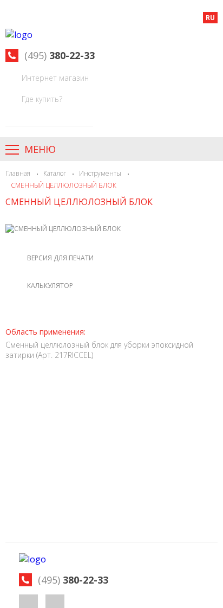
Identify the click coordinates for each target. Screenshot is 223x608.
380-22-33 (59, 55)
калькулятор (50, 285)
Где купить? (42, 99)
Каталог (54, 173)
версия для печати (60, 258)
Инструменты (100, 173)
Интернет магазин (55, 78)
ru (210, 17)
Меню (40, 149)
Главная (17, 173)
